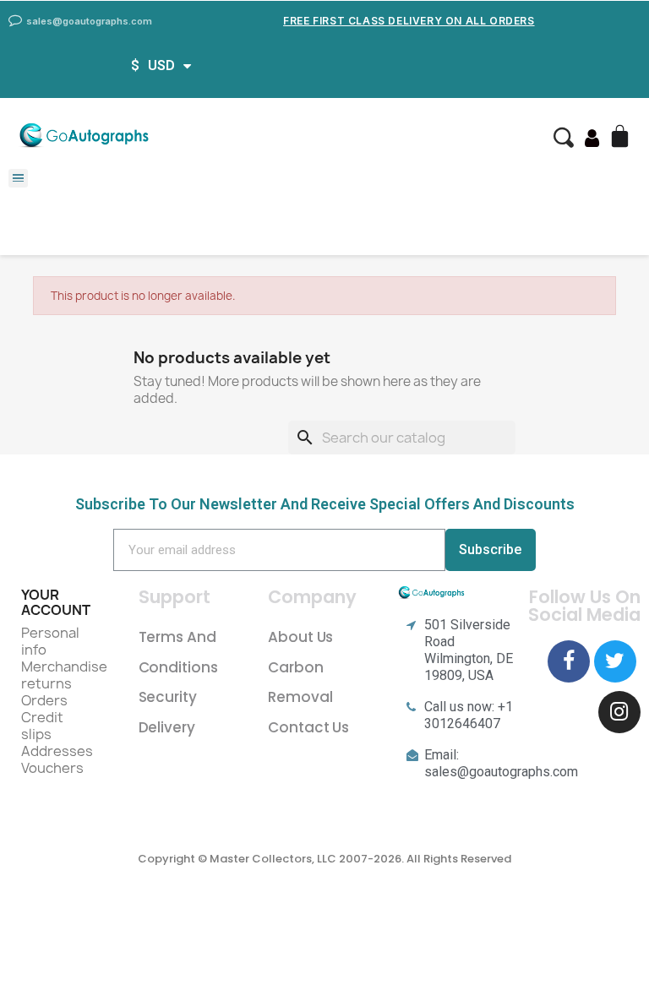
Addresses (57, 751)
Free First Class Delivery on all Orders (408, 20)
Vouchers (52, 768)
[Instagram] (619, 712)
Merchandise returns (64, 675)
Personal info (50, 641)
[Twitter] (615, 661)
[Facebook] (569, 661)
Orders (44, 700)
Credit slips (42, 725)
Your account (55, 602)
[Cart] (622, 137)
